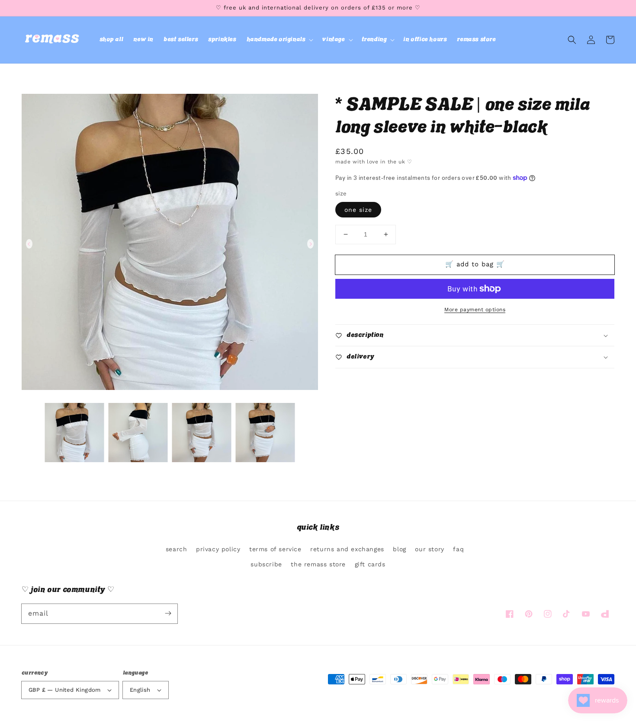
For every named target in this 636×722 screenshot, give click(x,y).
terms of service (275, 549)
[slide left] (29, 244)
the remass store (318, 564)
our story (429, 549)
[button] (279, 40)
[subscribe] (167, 613)
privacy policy (218, 549)
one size (358, 209)
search (176, 549)
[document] (170, 244)
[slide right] (310, 244)
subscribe (266, 564)
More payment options (474, 310)
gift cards (370, 564)
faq (458, 549)
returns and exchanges (347, 549)
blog (399, 549)
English (140, 690)
